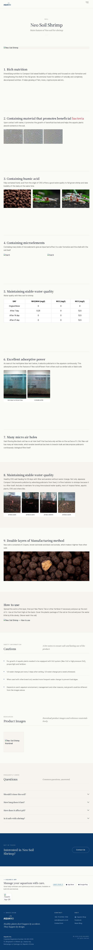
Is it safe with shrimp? (14, 818)
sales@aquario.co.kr (61, 920)
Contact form (58, 923)
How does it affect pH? (14, 810)
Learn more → (58, 884)
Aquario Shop (81, 917)
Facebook (78, 920)
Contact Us (80, 850)
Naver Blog (78, 923)
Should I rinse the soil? (15, 794)
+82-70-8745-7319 (61, 917)
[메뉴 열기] (87, 2)
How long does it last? (14, 802)
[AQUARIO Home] (7, 4)
